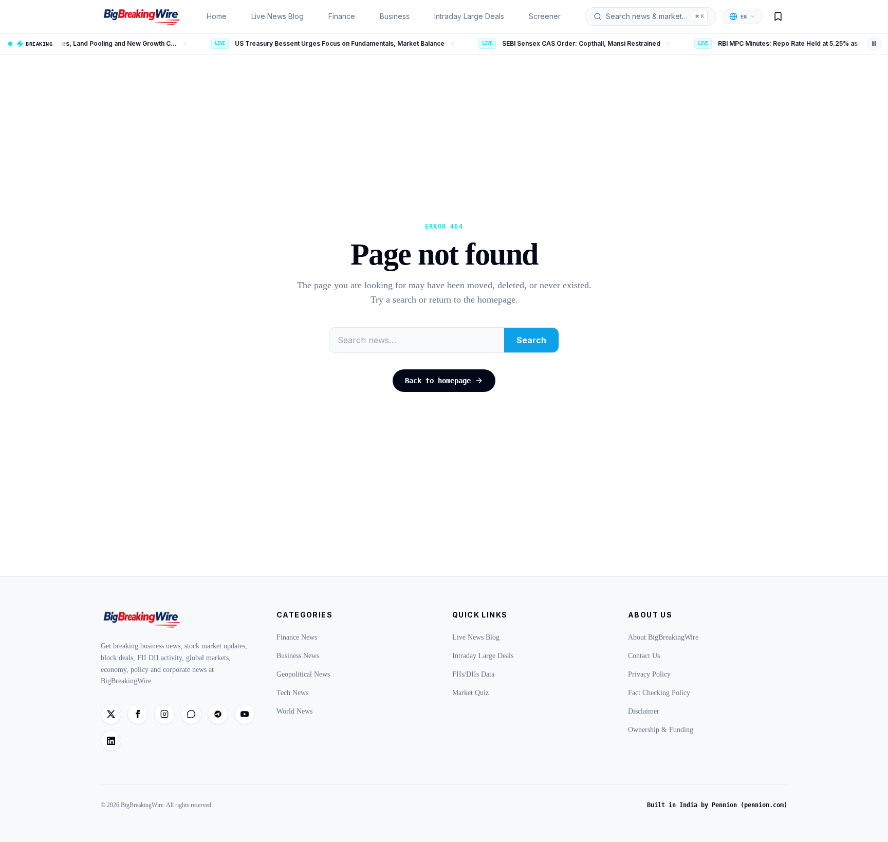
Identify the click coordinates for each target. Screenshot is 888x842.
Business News (297, 656)
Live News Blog (277, 16)
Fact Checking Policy (659, 693)
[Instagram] (164, 714)
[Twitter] (111, 714)
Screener (545, 16)
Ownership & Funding (660, 730)
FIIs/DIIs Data (473, 674)
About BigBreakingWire (663, 637)
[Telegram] (218, 714)
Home (217, 16)
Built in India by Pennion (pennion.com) (717, 805)
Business (395, 16)
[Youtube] (244, 714)
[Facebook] (137, 714)
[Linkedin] (111, 741)
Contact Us (644, 656)
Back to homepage (438, 381)
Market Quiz (470, 693)
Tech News (292, 693)
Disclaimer (643, 711)
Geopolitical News (303, 674)
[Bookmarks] (778, 16)
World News (294, 711)
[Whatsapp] (191, 714)
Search (531, 340)
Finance (341, 16)
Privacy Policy (649, 674)
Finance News (296, 637)
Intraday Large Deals (469, 16)
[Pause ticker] (874, 43)
